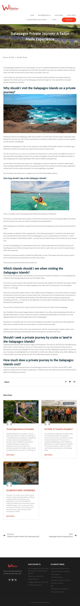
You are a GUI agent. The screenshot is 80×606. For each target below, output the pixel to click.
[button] (69, 20)
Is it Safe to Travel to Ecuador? (58, 429)
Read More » (10, 455)
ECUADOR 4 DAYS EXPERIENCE (20, 490)
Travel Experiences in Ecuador (20, 429)
